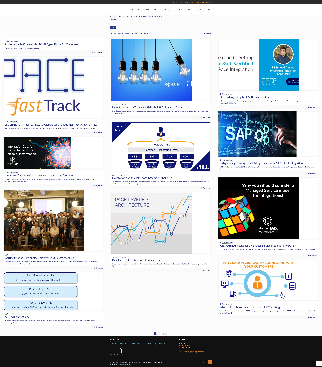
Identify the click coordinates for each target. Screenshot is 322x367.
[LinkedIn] (206, 362)
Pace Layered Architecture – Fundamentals (137, 260)
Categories (124, 34)
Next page (165, 334)
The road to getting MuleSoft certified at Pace (245, 97)
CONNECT (148, 344)
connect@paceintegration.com (202, 2)
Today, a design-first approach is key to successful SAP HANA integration (261, 163)
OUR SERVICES (136, 344)
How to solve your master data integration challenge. (142, 177)
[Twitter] (203, 362)
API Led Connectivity (17, 316)
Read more (99, 52)
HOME (114, 344)
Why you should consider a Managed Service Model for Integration (257, 245)
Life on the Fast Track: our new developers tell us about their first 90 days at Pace (51, 124)
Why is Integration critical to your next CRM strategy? (250, 307)
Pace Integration (12, 41)
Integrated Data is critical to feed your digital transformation (39, 175)
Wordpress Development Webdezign (122, 364)
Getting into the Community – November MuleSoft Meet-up (39, 257)
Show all (208, 34)
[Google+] (201, 362)
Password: (113, 20)
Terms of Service (145, 362)
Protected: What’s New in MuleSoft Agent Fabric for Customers (41, 44)
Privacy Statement (157, 362)
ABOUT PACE (123, 344)
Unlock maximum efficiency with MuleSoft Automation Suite (147, 107)
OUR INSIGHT (160, 344)
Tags (135, 34)
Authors (145, 34)
